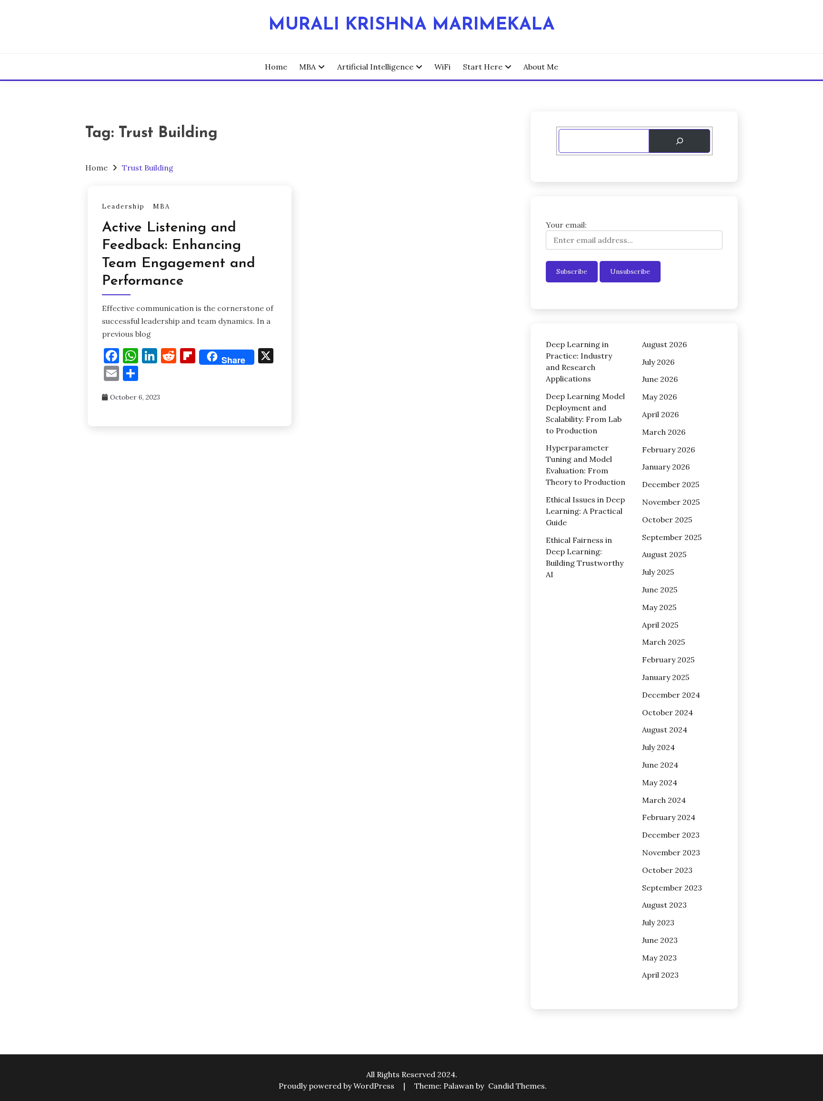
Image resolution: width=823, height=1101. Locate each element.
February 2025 (668, 659)
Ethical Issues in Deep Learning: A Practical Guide (585, 511)
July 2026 (658, 362)
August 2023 (664, 905)
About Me (540, 66)
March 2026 (663, 432)
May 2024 (659, 782)
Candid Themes (516, 1086)
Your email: (566, 225)
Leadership (123, 206)
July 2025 (658, 572)
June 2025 (659, 589)
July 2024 (658, 747)
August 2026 (664, 344)
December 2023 (671, 835)
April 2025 (660, 625)
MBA (307, 66)
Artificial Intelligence (375, 66)
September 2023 (672, 887)
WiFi (442, 66)
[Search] (679, 141)
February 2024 (668, 817)
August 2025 (664, 554)
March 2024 (664, 800)
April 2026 (660, 414)
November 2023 (671, 852)
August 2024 (664, 729)
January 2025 (665, 677)
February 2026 (668, 449)
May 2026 (659, 396)
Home (276, 66)
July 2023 (658, 922)
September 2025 (672, 537)
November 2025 (671, 502)
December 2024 (671, 695)
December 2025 (670, 484)
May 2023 (659, 957)
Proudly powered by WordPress (337, 1086)
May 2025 (659, 607)
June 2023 (660, 940)
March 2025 (663, 642)
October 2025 (667, 519)
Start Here (482, 66)
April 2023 (660, 975)
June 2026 (660, 379)
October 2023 (667, 870)
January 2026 (666, 466)
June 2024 (660, 765)
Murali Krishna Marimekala (412, 25)
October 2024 (667, 712)
